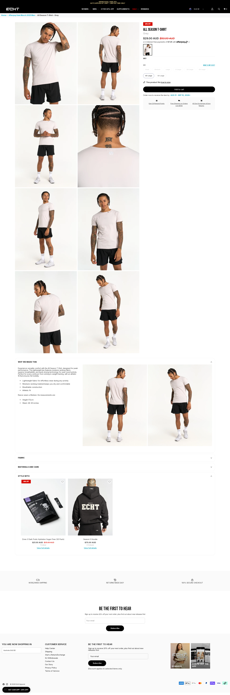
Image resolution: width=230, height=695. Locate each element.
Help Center (220, 2)
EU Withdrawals (51, 658)
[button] (85, 9)
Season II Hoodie (90, 539)
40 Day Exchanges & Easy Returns (201, 105)
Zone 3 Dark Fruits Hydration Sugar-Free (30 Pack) (43, 539)
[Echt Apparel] (12, 9)
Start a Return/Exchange (55, 655)
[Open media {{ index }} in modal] (46, 63)
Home (3, 15)
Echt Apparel (20, 684)
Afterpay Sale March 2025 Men (22, 15)
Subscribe (115, 628)
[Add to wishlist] (62, 482)
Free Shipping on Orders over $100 (179, 105)
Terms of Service (52, 671)
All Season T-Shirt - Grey (48, 15)
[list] (77, 187)
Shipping (208, 2)
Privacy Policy (51, 668)
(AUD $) (196, 9)
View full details (43, 548)
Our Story (49, 664)
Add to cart (179, 89)
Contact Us (49, 661)
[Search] (219, 9)
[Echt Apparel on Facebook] (3, 684)
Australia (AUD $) (9, 650)
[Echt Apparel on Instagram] (7, 684)
